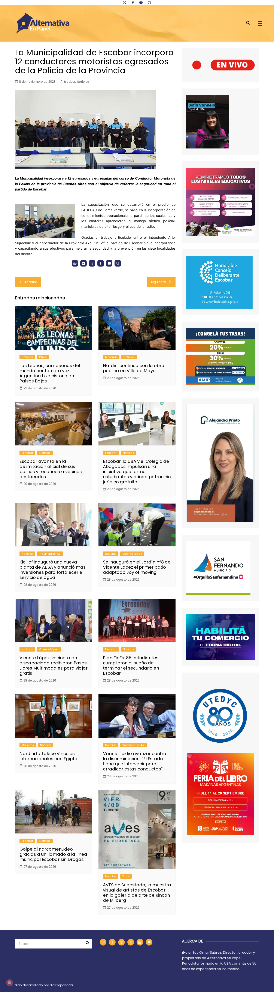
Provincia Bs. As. (50, 554)
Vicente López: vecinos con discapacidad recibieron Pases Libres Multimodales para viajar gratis (53, 665)
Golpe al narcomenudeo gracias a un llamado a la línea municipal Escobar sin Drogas (53, 854)
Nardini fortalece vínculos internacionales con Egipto (48, 756)
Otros (43, 357)
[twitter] (124, 2)
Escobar (69, 81)
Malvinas (111, 357)
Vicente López (132, 554)
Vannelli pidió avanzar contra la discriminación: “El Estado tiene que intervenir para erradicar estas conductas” (134, 761)
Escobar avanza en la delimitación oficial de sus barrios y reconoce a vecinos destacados (50, 469)
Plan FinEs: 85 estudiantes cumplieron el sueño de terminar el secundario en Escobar (131, 665)
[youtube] (141, 2)
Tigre (126, 876)
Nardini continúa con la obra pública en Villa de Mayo (133, 368)
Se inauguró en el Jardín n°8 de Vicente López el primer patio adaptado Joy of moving (137, 567)
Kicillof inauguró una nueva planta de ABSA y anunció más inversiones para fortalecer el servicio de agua (52, 569)
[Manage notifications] (9, 982)
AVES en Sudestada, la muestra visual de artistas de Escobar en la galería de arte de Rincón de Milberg (137, 892)
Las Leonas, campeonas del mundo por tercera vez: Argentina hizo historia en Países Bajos (49, 373)
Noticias (83, 81)
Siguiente (158, 282)
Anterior (30, 282)
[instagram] (149, 2)
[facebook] (132, 2)
